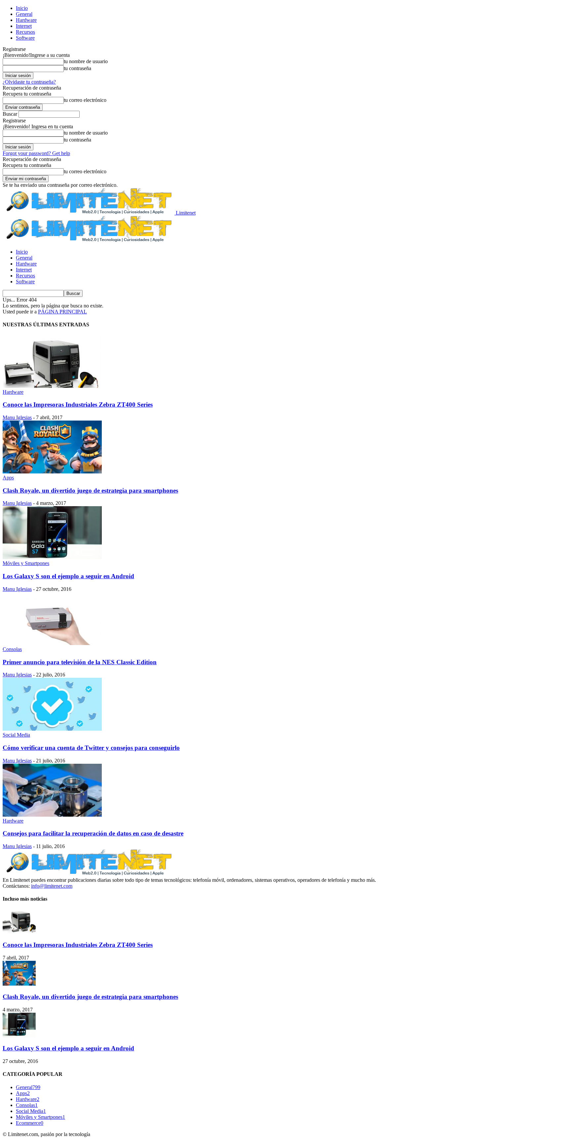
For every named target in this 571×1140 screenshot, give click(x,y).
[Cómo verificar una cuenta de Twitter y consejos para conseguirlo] (52, 729)
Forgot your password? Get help (36, 153)
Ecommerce (29, 1123)
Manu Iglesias (17, 417)
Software (25, 38)
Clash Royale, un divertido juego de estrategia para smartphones (90, 490)
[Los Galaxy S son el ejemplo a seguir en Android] (52, 557)
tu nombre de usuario (86, 61)
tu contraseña (77, 68)
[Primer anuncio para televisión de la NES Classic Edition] (52, 643)
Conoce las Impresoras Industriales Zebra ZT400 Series (78, 404)
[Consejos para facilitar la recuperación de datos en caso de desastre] (52, 815)
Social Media (16, 735)
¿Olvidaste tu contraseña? (29, 82)
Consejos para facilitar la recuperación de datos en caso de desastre (93, 833)
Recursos (25, 32)
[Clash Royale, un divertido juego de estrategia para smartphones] (52, 471)
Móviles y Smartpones (26, 563)
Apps (8, 477)
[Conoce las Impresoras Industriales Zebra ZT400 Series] (52, 386)
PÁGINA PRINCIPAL (62, 311)
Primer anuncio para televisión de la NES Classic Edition (80, 662)
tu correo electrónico (85, 100)
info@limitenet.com (51, 886)
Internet (24, 26)
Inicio (22, 8)
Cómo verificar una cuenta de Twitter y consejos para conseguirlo (91, 747)
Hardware (26, 20)
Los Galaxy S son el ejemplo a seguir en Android (68, 576)
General (24, 14)
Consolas (12, 649)
